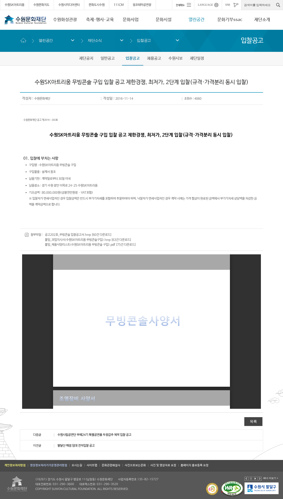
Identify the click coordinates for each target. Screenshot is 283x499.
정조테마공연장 (142, 5)
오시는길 (77, 465)
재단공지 (86, 58)
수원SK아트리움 (14, 5)
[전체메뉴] (183, 5)
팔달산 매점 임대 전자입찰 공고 (76, 445)
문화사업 (131, 19)
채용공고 (154, 58)
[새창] (257, 488)
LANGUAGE (205, 4)
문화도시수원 (97, 5)
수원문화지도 (41, 5)
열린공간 (197, 19)
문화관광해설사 (111, 465)
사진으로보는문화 (135, 465)
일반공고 (108, 58)
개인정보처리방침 (15, 465)
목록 (253, 421)
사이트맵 (92, 465)
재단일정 (197, 58)
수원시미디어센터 (69, 5)
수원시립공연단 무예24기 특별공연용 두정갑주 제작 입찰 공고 (94, 435)
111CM (119, 5)
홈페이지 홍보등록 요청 (194, 465)
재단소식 (95, 40)
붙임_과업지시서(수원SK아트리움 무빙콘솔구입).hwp (78, 240)
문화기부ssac (229, 19)
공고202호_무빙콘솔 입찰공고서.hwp (68, 234)
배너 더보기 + (270, 478)
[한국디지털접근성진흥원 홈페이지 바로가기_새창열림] (232, 489)
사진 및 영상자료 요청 (163, 465)
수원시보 (175, 58)
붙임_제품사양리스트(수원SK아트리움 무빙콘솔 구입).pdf (80, 244)
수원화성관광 (65, 19)
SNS (227, 4)
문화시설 (164, 19)
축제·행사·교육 (100, 19)
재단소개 (262, 19)
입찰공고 (144, 40)
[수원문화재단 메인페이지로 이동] (25, 19)
